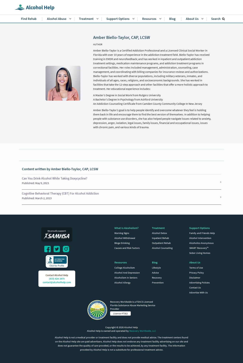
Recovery (157, 277)
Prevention (158, 282)
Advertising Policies (199, 282)
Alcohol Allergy (122, 282)
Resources (120, 262)
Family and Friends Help (202, 233)
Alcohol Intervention (200, 238)
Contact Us (195, 287)
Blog (154, 262)
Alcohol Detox (159, 233)
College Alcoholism (124, 267)
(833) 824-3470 (57, 278)
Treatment (158, 228)
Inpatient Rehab (160, 238)
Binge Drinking (122, 243)
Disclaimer (194, 277)
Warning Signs (121, 233)
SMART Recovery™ (198, 248)
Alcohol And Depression (127, 272)
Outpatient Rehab (161, 243)
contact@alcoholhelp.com (57, 282)
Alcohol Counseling (162, 248)
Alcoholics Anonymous (201, 243)
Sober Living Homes (199, 253)
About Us (194, 262)
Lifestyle (156, 267)
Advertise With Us (198, 292)
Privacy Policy (196, 272)
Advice (155, 272)
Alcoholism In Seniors (125, 277)
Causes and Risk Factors (127, 248)
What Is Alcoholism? (126, 228)
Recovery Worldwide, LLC (142, 330)
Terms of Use (196, 267)
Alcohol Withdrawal (124, 238)
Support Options (199, 228)
